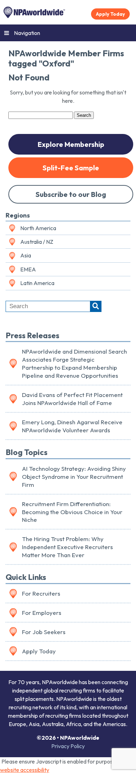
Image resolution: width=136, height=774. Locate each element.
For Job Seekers (44, 631)
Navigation (27, 32)
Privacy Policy (68, 746)
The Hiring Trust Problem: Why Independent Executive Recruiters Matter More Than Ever (67, 547)
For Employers (41, 612)
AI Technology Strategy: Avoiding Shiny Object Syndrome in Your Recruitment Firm (74, 476)
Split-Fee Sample (71, 167)
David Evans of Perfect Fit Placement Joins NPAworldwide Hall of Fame (72, 398)
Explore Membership (71, 144)
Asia (25, 255)
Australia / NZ (36, 241)
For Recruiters (41, 593)
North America (38, 228)
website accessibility (24, 769)
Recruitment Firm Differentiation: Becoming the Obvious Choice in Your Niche (72, 512)
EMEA (28, 269)
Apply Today (110, 14)
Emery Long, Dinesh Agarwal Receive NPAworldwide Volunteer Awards (72, 426)
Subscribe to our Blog (71, 194)
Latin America (37, 282)
